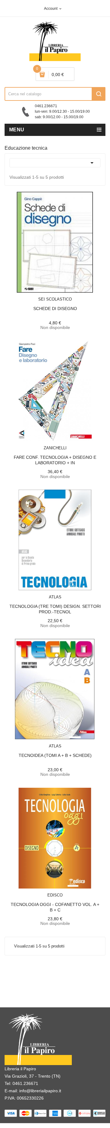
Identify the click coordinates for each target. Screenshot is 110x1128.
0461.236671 (25, 1083)
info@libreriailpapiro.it (40, 1090)
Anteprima (41, 295)
